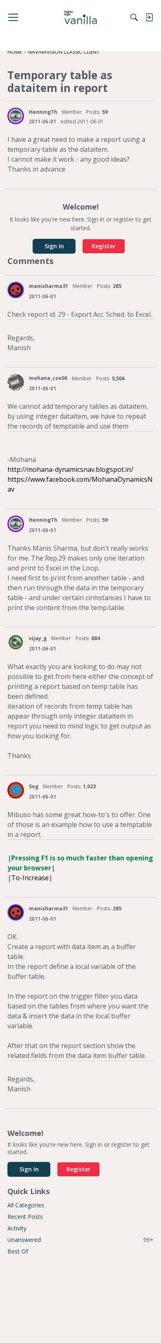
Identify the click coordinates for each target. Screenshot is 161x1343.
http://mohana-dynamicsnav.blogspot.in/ (70, 469)
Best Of (17, 1251)
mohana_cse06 (48, 378)
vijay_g (38, 638)
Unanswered (80, 1240)
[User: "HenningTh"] (15, 116)
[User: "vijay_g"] (15, 642)
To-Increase (30, 877)
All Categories (25, 1205)
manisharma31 (48, 286)
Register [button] (104, 246)
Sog (33, 786)
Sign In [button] (54, 246)
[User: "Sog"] (15, 790)
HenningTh (43, 111)
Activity (16, 1228)
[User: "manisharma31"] (15, 290)
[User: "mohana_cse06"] (15, 382)
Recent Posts (25, 1216)
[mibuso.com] (80, 17)
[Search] (134, 17)
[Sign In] (149, 17)
